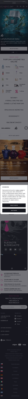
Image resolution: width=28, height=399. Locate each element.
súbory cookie (19, 190)
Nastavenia (14, 210)
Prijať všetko (14, 205)
